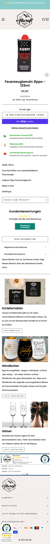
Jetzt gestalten (13, 449)
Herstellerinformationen (14, 254)
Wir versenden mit (13, 522)
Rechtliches (9, 506)
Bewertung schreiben (25, 226)
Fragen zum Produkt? (16, 200)
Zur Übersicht (12, 330)
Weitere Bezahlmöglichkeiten (25, 128)
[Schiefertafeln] (25, 292)
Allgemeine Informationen (15, 247)
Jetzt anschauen (14, 396)
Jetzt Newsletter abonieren (19, 514)
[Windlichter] (25, 349)
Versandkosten (32, 100)
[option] (25, 3)
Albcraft (7, 498)
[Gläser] (25, 415)
